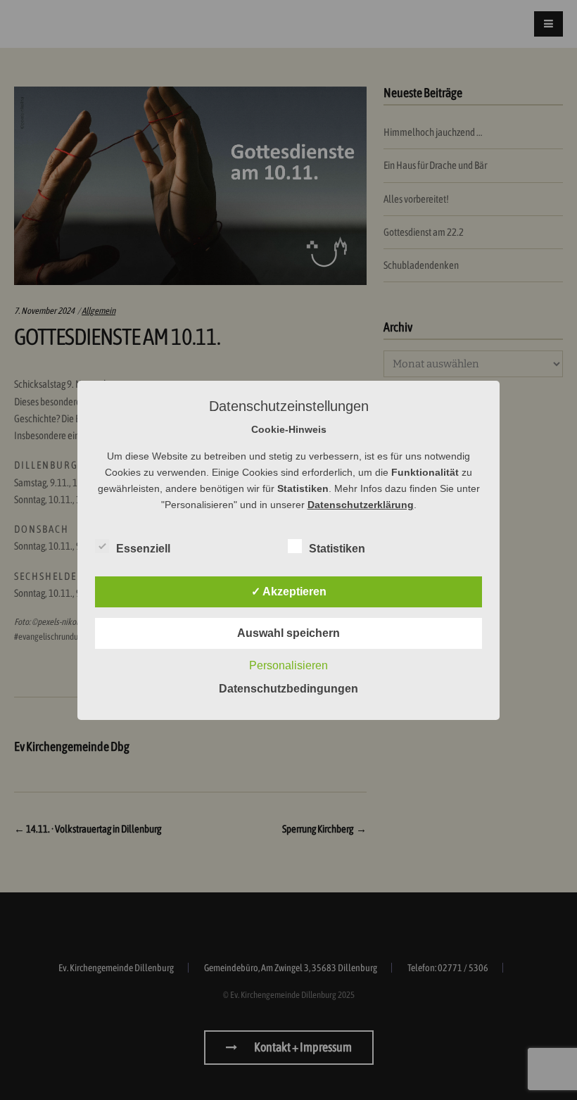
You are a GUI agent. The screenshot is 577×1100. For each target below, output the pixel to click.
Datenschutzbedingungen (288, 689)
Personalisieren (288, 665)
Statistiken (337, 549)
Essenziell (143, 549)
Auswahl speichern (288, 633)
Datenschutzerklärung (360, 504)
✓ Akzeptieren (288, 592)
